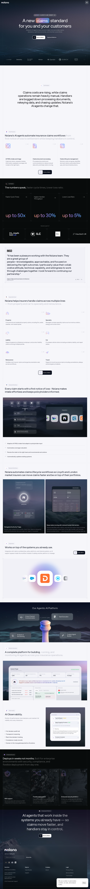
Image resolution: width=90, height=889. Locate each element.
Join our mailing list (10, 854)
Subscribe (28, 857)
